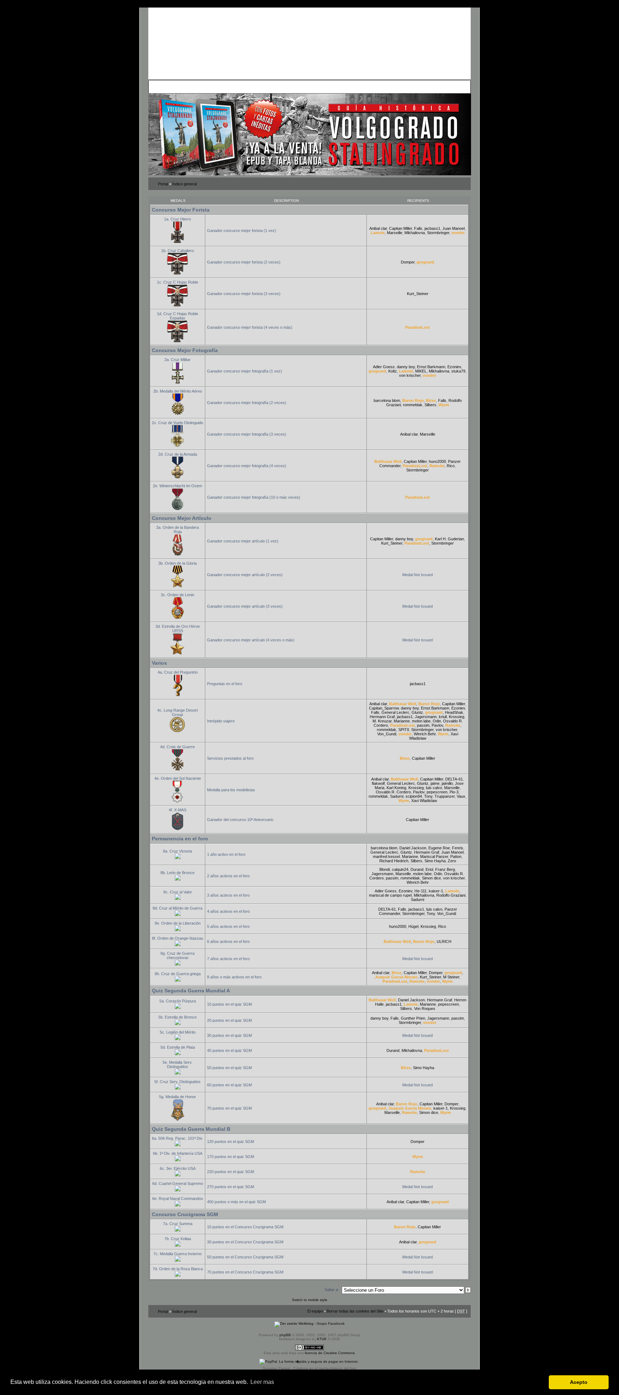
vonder (458, 233)
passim (423, 725)
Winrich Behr (425, 734)
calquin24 (400, 869)
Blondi (384, 869)
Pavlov (437, 725)
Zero (452, 861)
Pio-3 (454, 792)
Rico (451, 466)
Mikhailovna (414, 233)
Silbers (430, 405)
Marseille (394, 233)
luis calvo (434, 788)
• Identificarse (341, 87)
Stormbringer (438, 233)
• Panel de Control (177, 87)
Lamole (378, 233)
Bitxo (431, 400)
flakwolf (378, 783)
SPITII (403, 729)
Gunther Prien (413, 1018)
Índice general (184, 184)
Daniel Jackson (412, 848)
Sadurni (396, 796)
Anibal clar (378, 228)
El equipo (315, 1311)
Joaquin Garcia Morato (396, 977)
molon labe (421, 721)
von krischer (410, 375)
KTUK (322, 1339)
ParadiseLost (417, 327)
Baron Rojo (413, 400)
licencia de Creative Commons (330, 1353)
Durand (417, 869)
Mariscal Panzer (434, 856)
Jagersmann (426, 717)
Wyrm (443, 405)
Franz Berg (445, 869)
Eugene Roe (439, 848)
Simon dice (431, 878)
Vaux (461, 796)
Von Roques (424, 1008)
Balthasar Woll (388, 461)
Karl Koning (396, 788)
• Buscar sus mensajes (280, 87)
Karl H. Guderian (449, 539)
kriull (443, 717)
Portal (163, 184)
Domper (407, 262)
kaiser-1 (436, 891)
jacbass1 (432, 228)
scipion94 (414, 796)
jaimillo (447, 783)
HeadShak (454, 712)
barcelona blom (387, 400)
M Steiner (451, 977)
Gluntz (417, 712)
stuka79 (458, 371)
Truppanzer (445, 796)
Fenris (457, 848)
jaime (435, 783)
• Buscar (215, 87)
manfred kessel (386, 856)
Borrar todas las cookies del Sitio (355, 1311)
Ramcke (437, 466)
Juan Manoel (453, 228)
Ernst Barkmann (431, 367)
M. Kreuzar (382, 721)
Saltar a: (332, 1289)
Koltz (392, 371)
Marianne (402, 721)
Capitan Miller (400, 228)
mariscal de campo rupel (390, 895)
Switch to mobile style (309, 1300)
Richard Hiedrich (393, 861)
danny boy (406, 367)
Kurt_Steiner (417, 293)
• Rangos (249, 87)
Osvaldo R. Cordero (393, 792)
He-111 (420, 891)
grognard (425, 262)
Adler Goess (384, 367)
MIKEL (421, 371)
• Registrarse (315, 87)
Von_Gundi (386, 734)
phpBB (285, 1335)
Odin (437, 721)
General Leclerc (395, 712)
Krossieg (456, 717)
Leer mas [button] (262, 1382)
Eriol (429, 869)
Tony (428, 796)
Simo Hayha (435, 861)
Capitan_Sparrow (384, 708)
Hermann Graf (382, 717)
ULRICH (444, 941)
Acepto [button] (578, 1382)
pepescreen (437, 792)
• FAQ (200, 87)
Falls (418, 228)
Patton (455, 856)
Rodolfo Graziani (450, 895)
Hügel (413, 926)
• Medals (232, 87)
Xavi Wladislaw (424, 800)
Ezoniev (454, 367)
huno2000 (437, 461)
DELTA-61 (454, 779)
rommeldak (412, 405)
